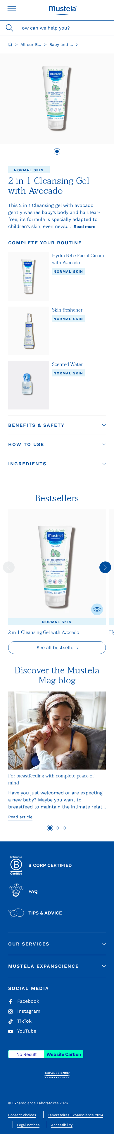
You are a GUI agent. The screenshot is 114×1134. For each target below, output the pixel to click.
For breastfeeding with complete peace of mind (51, 779)
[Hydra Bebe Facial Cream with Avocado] (28, 276)
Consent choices (22, 1115)
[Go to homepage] (10, 44)
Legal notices (28, 1125)
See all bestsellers (57, 647)
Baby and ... (61, 44)
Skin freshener (67, 310)
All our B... (30, 44)
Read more (84, 226)
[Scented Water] (28, 385)
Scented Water (67, 364)
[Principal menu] (12, 9)
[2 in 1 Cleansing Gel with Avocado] (57, 567)
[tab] (57, 151)
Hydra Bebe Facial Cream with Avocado (78, 259)
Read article (20, 817)
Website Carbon (63, 1054)
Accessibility (61, 1125)
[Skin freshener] (28, 331)
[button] (57, 425)
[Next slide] (105, 567)
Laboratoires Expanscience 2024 (75, 1115)
